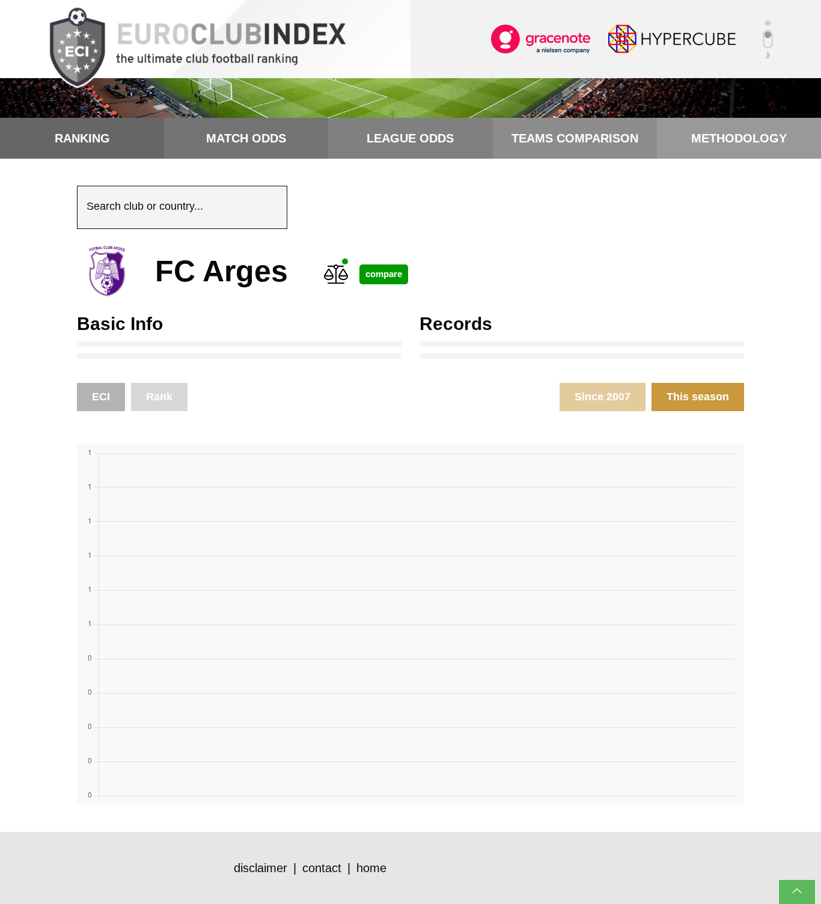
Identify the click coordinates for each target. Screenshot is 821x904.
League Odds (410, 138)
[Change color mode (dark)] (768, 39)
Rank (159, 397)
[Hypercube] (672, 38)
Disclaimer (260, 868)
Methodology (739, 138)
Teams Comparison (574, 138)
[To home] (197, 48)
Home (371, 868)
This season (698, 397)
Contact (321, 868)
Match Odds (246, 138)
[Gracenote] (540, 38)
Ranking (82, 138)
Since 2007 (602, 397)
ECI (101, 397)
